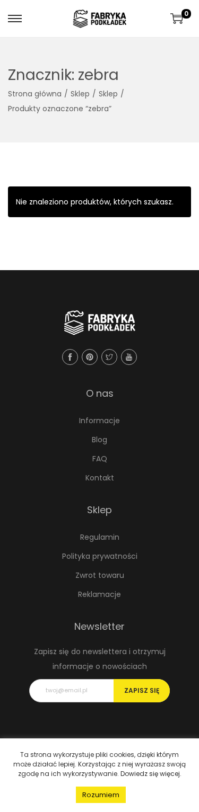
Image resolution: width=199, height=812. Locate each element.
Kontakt (99, 477)
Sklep (80, 93)
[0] (176, 18)
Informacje (99, 420)
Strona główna (35, 93)
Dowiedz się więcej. (150, 773)
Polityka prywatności (99, 556)
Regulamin (99, 537)
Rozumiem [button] (100, 795)
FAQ (99, 458)
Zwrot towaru (99, 575)
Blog (99, 439)
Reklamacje (99, 594)
